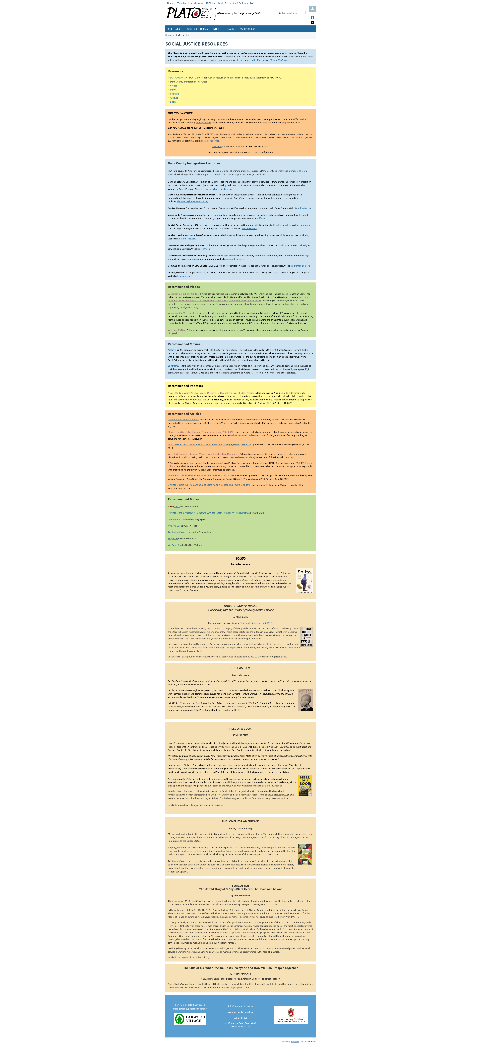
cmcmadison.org (234, 259)
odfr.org (205, 248)
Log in (312, 9)
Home (168, 35)
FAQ (252, 3)
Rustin (171, 349)
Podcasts (174, 93)
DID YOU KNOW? (178, 77)
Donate (171, 3)
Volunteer (182, 3)
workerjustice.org (186, 238)
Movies (173, 89)
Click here (217, 146)
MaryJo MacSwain (279, 60)
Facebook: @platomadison (240, 1012)
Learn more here (211, 141)
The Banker (173, 365)
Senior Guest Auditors (236, 3)
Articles (174, 97)
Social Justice (197, 3)
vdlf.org (261, 218)
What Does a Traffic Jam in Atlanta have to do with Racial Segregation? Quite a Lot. (209, 444)
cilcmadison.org (302, 265)
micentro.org (305, 208)
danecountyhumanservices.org (192, 201)
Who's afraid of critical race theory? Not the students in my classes (201, 475)
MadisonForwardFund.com (243, 435)
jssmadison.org (249, 228)
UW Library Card (214, 3)
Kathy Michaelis (259, 60)
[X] (312, 22)
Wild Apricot (295, 1042)
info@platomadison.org (240, 1006)
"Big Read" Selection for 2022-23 (256, 622)
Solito (177, 506)
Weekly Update (203, 122)
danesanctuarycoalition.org (218, 189)
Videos (173, 85)
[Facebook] (312, 17)
